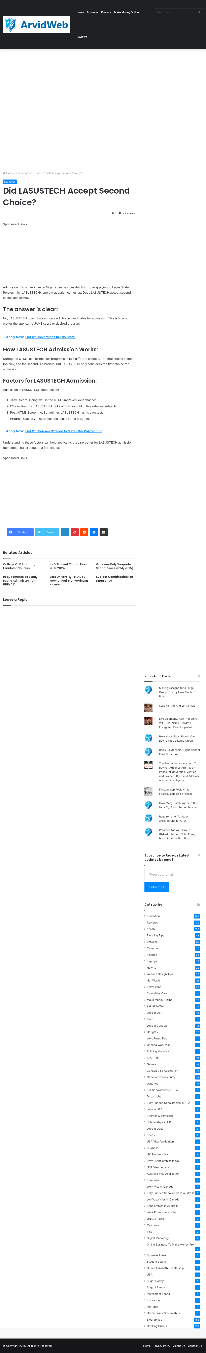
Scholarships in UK (159, 1122)
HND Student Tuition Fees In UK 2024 (68, 566)
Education (22, 173)
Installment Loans (158, 1293)
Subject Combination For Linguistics (114, 579)
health (151, 929)
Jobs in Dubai (155, 1128)
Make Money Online (126, 12)
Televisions (154, 987)
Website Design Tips (160, 974)
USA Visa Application (160, 1141)
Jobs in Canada (157, 1025)
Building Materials (158, 1051)
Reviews (82, 36)
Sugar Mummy (156, 1287)
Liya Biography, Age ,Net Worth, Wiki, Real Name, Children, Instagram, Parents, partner (179, 723)
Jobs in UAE (154, 1109)
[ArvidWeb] (36, 24)
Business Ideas (156, 1255)
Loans (80, 12)
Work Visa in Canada (160, 1186)
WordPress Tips (157, 1038)
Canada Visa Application (162, 1070)
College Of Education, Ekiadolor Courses (19, 566)
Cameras (153, 948)
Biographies (154, 1319)
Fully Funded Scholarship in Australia (170, 1193)
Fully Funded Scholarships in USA (168, 1102)
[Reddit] (84, 532)
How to (151, 967)
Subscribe (156, 887)
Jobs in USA (154, 1012)
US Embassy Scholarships (163, 1313)
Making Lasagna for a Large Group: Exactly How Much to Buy (177, 692)
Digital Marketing (158, 1238)
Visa (149, 1231)
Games (151, 1064)
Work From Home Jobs (161, 1212)
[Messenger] (94, 532)
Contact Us (195, 1345)
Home (9, 173)
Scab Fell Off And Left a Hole (177, 705)
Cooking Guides (157, 1326)
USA (149, 1274)
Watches (152, 1083)
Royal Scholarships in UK (163, 1160)
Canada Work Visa (158, 1044)
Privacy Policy (161, 1345)
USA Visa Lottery (158, 1167)
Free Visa (153, 1180)
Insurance (153, 1300)
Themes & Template (160, 1115)
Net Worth (153, 980)
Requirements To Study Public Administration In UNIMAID (20, 580)
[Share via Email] (104, 532)
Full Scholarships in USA (162, 1090)
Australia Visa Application (163, 1173)
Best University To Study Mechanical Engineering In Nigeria (68, 580)
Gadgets (152, 1032)
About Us (179, 1345)
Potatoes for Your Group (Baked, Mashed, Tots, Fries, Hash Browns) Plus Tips (177, 834)
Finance (106, 12)
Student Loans (156, 1261)
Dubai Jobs (154, 1096)
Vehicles (152, 941)
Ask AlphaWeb (156, 1006)
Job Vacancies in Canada (163, 1199)
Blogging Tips (155, 935)
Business (92, 12)
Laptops (152, 961)
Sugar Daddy (155, 1281)
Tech (150, 1019)
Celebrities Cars (157, 993)
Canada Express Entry (161, 1077)
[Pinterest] (75, 532)
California (153, 1225)
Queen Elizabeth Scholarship (165, 1268)
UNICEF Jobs (155, 1218)
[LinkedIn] (65, 532)
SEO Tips (153, 1057)
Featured (152, 1306)
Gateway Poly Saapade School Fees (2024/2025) (114, 566)
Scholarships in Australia (162, 1205)
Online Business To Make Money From (171, 1244)
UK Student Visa (157, 1154)
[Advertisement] (103, 79)
